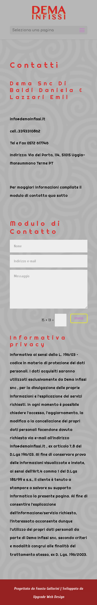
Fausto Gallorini (47, 588)
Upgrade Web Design (48, 597)
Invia (78, 318)
